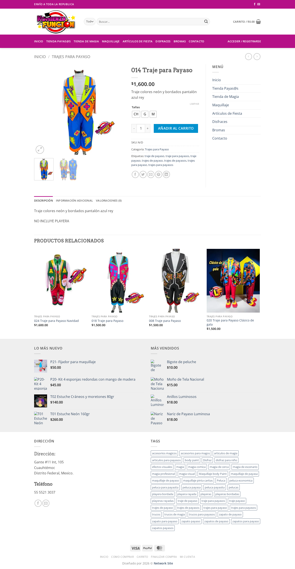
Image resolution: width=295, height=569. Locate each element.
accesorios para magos (195, 453)
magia (180, 467)
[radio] (136, 114)
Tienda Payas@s (58, 41)
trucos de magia (174, 514)
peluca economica (240, 480)
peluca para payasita (165, 487)
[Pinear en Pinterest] (158, 174)
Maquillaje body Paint (213, 474)
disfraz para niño (226, 460)
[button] (247, 21)
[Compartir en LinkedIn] (166, 174)
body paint (192, 460)
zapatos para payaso (245, 521)
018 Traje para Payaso (107, 321)
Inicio (38, 41)
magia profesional (163, 474)
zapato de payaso (230, 514)
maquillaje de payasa (244, 474)
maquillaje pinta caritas (198, 480)
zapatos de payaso (216, 521)
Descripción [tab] (43, 200)
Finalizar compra (164, 557)
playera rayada (186, 494)
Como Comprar (122, 557)
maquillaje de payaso (165, 480)
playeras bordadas (227, 494)
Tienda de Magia (86, 41)
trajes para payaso (215, 508)
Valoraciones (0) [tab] (109, 200)
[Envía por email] (150, 174)
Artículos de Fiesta (138, 41)
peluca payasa (191, 487)
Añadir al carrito (176, 128)
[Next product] (248, 56)
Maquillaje (111, 41)
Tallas (136, 107)
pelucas (233, 487)
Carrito (142, 557)
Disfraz (207, 460)
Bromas (180, 41)
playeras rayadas (163, 501)
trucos (156, 514)
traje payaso (237, 501)
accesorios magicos (164, 453)
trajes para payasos (160, 165)
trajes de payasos (175, 160)
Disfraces (162, 41)
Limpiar (194, 103)
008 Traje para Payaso (165, 321)
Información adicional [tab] (74, 200)
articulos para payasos (166, 460)
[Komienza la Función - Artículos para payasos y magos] (55, 21)
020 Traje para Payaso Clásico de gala (230, 322)
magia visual (187, 474)
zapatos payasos (162, 528)
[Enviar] (206, 21)
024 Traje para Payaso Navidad (56, 321)
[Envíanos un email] (258, 4)
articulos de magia (225, 453)
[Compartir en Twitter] (143, 174)
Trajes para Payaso (71, 56)
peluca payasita (215, 487)
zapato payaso (190, 521)
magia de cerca (219, 467)
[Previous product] (257, 56)
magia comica (197, 467)
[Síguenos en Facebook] (254, 4)
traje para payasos (177, 156)
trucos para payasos (202, 514)
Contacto (196, 41)
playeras (205, 494)
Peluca (221, 480)
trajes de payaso (152, 160)
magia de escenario (245, 467)
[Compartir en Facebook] (135, 174)
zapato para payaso (164, 521)
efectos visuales (162, 467)
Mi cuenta (187, 557)
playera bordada (162, 494)
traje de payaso (154, 156)
